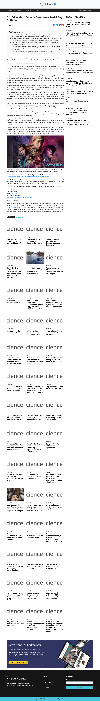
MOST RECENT (18, 10)
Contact (46, 687)
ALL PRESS (29, 10)
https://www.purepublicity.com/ (22, 197)
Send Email (13, 194)
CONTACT (38, 10)
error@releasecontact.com (15, 207)
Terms (46, 680)
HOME (10, 10)
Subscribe (80, 688)
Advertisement (48, 685)
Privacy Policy (48, 682)
